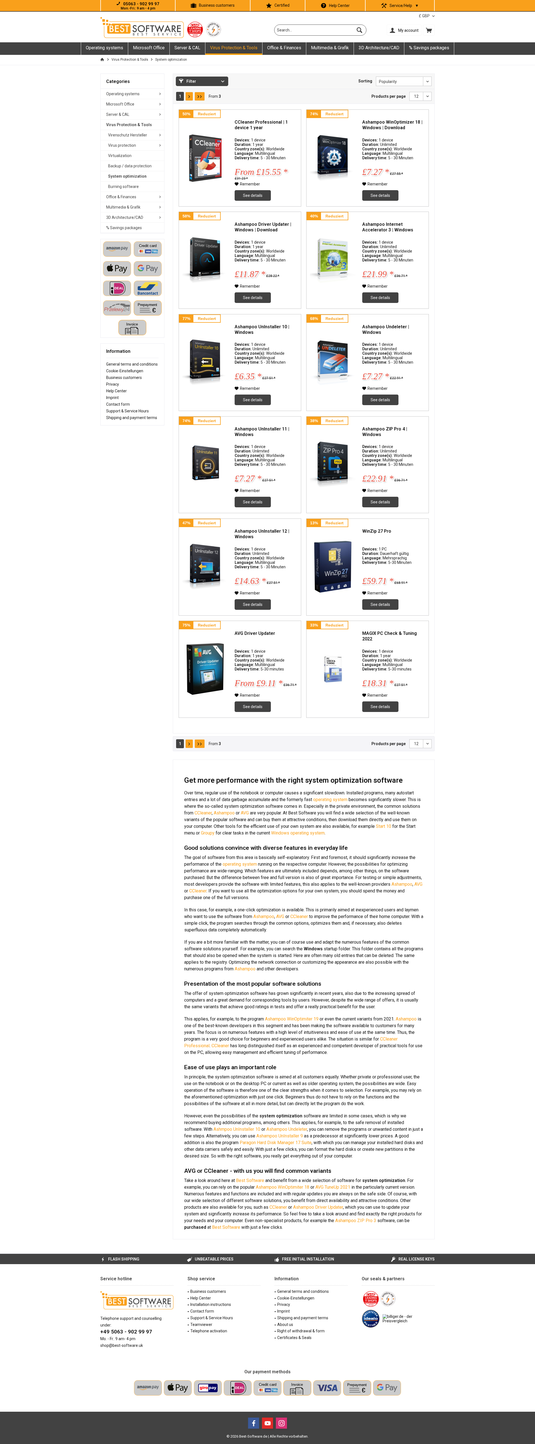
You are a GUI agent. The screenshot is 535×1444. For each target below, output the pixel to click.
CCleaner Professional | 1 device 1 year (261, 124)
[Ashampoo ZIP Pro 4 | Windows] (333, 464)
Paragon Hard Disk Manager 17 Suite (276, 1142)
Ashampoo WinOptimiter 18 (282, 1187)
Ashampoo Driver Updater (318, 1207)
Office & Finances (121, 197)
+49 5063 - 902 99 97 (126, 1331)
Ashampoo (224, 813)
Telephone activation (208, 1331)
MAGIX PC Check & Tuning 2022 (389, 636)
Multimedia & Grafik (123, 207)
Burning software (123, 186)
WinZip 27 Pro (376, 531)
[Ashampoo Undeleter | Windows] (333, 362)
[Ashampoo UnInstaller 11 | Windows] (205, 464)
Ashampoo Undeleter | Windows (385, 329)
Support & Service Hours (127, 411)
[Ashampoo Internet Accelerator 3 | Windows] (333, 260)
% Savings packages (124, 228)
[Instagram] (281, 1423)
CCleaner (203, 813)
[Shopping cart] (429, 30)
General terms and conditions (132, 364)
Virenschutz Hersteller (127, 135)
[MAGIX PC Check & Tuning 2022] (333, 669)
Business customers (217, 5)
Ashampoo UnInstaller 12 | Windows (262, 533)
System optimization (127, 176)
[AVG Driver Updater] (205, 669)
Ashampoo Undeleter (286, 1129)
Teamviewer (201, 1324)
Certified (282, 5)
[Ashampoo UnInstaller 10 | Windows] (205, 362)
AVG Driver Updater (255, 633)
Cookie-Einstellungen (124, 371)
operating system (330, 799)
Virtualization (120, 155)
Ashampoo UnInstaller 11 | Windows (262, 431)
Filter (191, 81)
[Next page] (189, 96)
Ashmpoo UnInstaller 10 (236, 1129)
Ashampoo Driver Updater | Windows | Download (263, 227)
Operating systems (123, 94)
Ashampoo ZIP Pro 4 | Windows (384, 431)
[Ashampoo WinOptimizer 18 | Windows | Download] (333, 158)
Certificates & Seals (294, 1337)
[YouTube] (267, 1423)
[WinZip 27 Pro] (333, 567)
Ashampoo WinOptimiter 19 (291, 1019)
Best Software (250, 1180)
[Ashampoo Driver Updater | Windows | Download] (205, 260)
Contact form (118, 404)
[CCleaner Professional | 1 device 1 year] (205, 158)
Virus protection (122, 145)
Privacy (112, 384)
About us (285, 1324)
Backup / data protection (130, 166)
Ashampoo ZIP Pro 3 (355, 1220)
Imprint (112, 397)
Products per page (388, 96)
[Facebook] (253, 1423)
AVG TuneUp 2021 (332, 1187)
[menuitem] (429, 30)
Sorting (365, 81)
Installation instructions (210, 1304)
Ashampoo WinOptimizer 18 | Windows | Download (392, 124)
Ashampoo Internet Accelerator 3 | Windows (387, 227)
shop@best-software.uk (121, 1345)
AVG (245, 813)
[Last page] (199, 96)
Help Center (339, 5)
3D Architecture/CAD (124, 217)
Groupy (208, 833)
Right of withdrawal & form (301, 1331)
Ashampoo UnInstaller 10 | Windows (262, 329)
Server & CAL (117, 114)
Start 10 (383, 826)
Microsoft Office (120, 104)
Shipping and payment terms (131, 417)
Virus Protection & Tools (129, 125)
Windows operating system (298, 833)
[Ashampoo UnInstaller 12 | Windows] (205, 567)
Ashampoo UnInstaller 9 (279, 1136)
